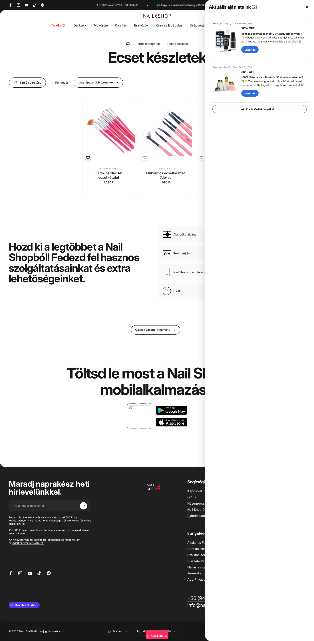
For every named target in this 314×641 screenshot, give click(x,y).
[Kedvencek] (88, 157)
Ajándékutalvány (199, 516)
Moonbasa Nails (108, 168)
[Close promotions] (306, 7)
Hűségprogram (198, 503)
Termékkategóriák (148, 44)
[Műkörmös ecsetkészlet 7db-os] (165, 130)
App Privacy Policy (201, 579)
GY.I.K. (192, 497)
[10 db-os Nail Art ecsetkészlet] (109, 130)
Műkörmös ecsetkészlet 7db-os (165, 175)
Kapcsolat (194, 491)
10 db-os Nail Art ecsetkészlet (109, 175)
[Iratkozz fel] (83, 505)
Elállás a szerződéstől (203, 567)
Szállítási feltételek (201, 555)
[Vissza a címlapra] (128, 44)
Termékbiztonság (200, 573)
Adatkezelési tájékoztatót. (28, 542)
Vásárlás (250, 49)
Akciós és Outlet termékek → (259, 109)
